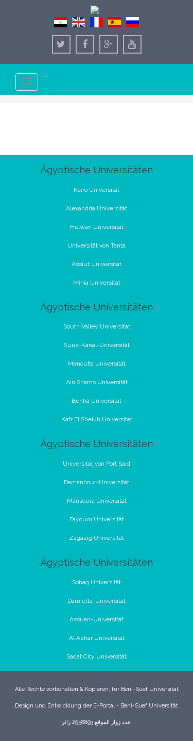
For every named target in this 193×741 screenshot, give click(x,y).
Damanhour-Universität (96, 482)
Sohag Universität (96, 582)
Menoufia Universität (96, 363)
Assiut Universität (96, 264)
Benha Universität (96, 400)
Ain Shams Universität (97, 382)
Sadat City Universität (96, 656)
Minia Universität (96, 282)
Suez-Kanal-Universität (97, 345)
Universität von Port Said (96, 463)
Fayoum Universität (96, 519)
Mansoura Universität (97, 500)
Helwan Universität (97, 226)
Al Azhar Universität (97, 637)
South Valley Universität (96, 326)
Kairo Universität (96, 189)
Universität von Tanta (96, 245)
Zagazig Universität (96, 537)
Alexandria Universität (96, 208)
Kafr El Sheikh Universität (96, 419)
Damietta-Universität (96, 600)
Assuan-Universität (96, 619)
